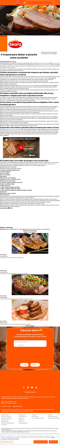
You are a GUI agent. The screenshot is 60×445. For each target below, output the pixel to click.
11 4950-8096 (18, 406)
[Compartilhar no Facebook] (8, 208)
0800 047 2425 (7, 406)
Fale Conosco (35, 416)
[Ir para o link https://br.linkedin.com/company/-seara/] (36, 387)
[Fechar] (57, 436)
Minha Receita (4, 421)
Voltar (25, 365)
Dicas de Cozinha (18, 229)
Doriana (25, 229)
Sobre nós (21, 421)
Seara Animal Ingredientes (7, 423)
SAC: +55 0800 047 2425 (38, 418)
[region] (30, 439)
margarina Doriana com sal (27, 85)
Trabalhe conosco (30, 392)
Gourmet (30, 229)
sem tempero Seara (20, 81)
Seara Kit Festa (5, 419)
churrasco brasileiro (44, 64)
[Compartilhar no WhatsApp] (12, 208)
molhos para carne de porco (48, 164)
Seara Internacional (6, 416)
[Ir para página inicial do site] (30, 383)
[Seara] (18, 3)
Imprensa (21, 418)
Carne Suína (9, 229)
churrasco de (8, 97)
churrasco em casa (43, 63)
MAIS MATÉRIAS (30, 326)
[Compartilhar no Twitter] (10, 208)
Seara (48, 229)
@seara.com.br (12, 403)
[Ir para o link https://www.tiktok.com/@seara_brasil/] (28, 387)
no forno (27, 165)
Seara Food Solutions (6, 418)
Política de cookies (52, 416)
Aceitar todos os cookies (40, 441)
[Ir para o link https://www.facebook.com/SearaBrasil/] (23, 387)
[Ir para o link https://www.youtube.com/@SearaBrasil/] (32, 387)
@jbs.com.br (4, 401)
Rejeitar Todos (53, 441)
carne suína (8, 122)
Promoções (4, 424)
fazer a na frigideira (28, 108)
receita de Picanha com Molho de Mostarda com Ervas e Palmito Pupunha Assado (26, 78)
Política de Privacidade (13, 439)
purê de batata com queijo (8, 67)
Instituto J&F (22, 419)
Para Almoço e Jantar (39, 229)
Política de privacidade (53, 418)
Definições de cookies (7, 441)
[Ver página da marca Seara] (15, 43)
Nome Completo (22, 342)
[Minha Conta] (57, 2)
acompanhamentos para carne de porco (16, 66)
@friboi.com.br (12, 401)
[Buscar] (53, 2)
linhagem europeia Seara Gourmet (41, 109)
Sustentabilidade (23, 423)
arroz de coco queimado (52, 66)
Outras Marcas (22, 416)
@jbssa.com (4, 403)
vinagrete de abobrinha (38, 66)
